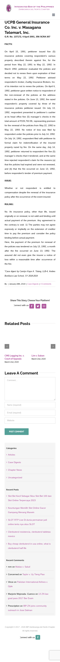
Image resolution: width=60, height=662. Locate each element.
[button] (7, 346)
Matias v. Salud (22, 566)
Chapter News (15, 470)
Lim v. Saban (38, 355)
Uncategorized (15, 477)
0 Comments (46, 284)
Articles (11, 454)
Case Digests (33, 284)
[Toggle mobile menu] (53, 14)
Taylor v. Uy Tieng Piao (33, 574)
